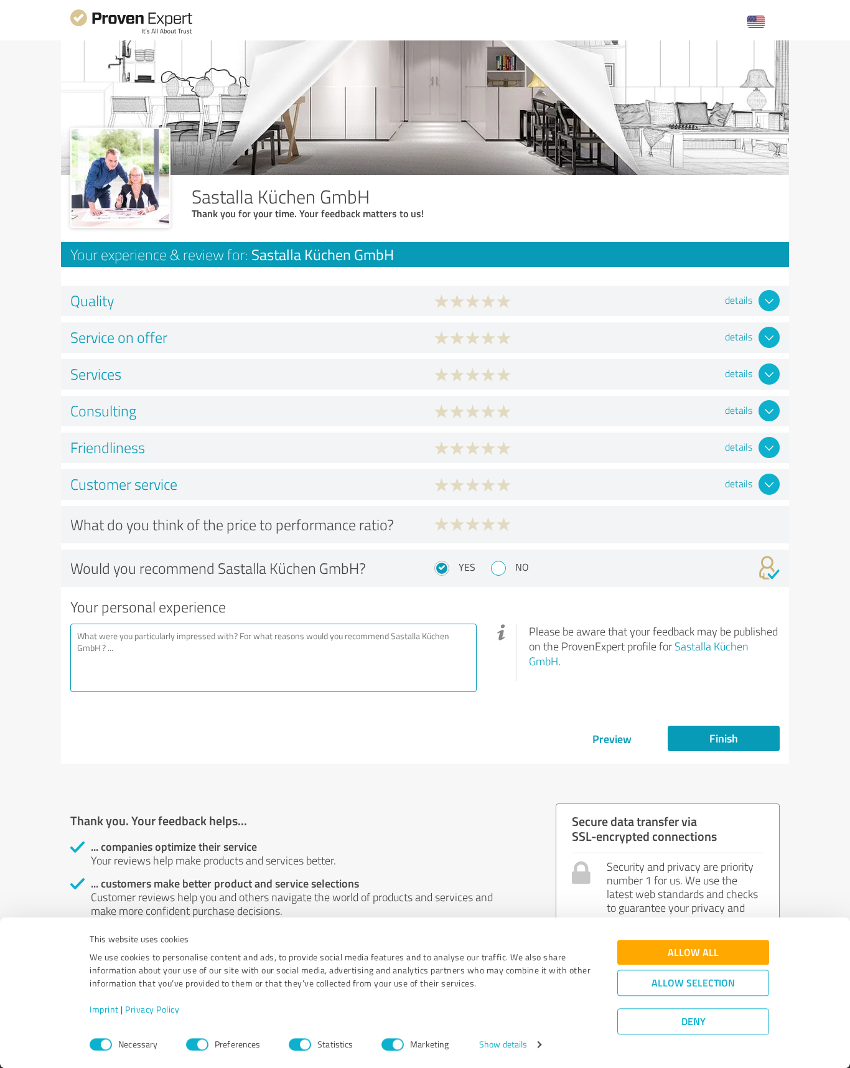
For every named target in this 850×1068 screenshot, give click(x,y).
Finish (723, 738)
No (522, 567)
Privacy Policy (152, 1010)
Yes (467, 567)
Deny (693, 1021)
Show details (503, 1045)
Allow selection (693, 983)
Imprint (104, 1010)
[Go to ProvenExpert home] (131, 32)
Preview (612, 739)
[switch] (197, 1044)
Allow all (693, 952)
